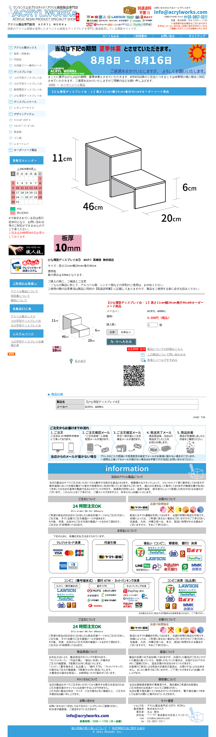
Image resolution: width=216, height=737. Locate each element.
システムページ (23, 333)
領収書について (20, 296)
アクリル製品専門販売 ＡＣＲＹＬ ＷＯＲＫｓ (37, 24)
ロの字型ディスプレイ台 (28, 83)
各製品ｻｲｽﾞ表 (22, 308)
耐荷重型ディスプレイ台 (28, 89)
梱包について (19, 300)
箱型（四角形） (23, 53)
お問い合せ (168, 36)
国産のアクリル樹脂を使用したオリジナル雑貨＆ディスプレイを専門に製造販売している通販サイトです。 (73, 28)
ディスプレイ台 (23, 71)
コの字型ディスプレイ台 (28, 77)
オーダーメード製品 (25, 150)
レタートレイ (21, 143)
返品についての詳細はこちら (165, 349)
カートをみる (111, 36)
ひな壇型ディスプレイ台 (28, 95)
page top (199, 417)
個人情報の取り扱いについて (89, 728)
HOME (52, 84)
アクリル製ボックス (25, 47)
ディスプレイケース (25, 101)
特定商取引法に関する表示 (128, 728)
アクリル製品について (24, 291)
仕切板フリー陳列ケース (28, 65)
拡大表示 (80, 361)
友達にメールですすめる (162, 360)
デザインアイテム (24, 114)
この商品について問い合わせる (166, 354)
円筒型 (18, 59)
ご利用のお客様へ (25, 283)
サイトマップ (197, 36)
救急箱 (18, 131)
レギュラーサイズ (24, 107)
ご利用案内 (140, 36)
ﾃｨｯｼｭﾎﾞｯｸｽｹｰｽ (22, 120)
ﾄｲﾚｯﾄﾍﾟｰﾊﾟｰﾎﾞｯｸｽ (24, 125)
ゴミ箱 (18, 137)
